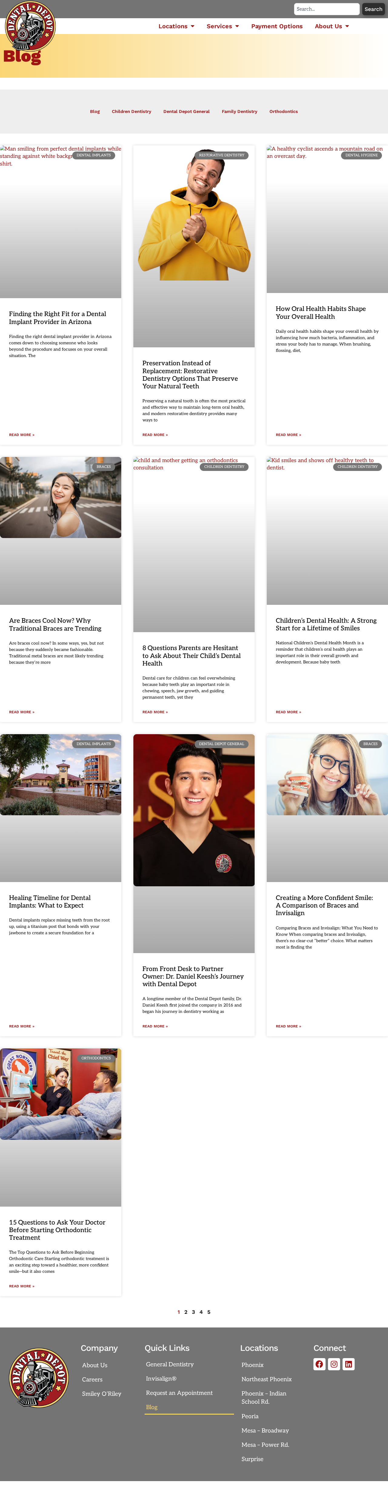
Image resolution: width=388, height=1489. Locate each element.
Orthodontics (283, 111)
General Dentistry (170, 1364)
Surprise (252, 1459)
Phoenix (253, 1365)
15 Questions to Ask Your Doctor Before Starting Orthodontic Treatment (57, 1230)
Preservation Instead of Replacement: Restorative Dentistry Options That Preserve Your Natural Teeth (190, 374)
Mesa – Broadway (265, 1430)
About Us (328, 26)
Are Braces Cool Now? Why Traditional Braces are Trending (55, 624)
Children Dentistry (131, 111)
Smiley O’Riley (102, 1394)
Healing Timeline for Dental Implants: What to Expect (50, 901)
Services (219, 26)
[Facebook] (319, 1364)
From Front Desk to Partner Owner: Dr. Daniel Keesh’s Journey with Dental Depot (193, 976)
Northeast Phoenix (267, 1379)
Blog (95, 111)
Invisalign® (161, 1378)
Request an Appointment (179, 1393)
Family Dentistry (239, 111)
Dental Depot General (186, 111)
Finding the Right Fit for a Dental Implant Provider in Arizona (57, 317)
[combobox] (327, 9)
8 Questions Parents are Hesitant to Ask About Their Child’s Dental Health (191, 655)
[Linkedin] (349, 1364)
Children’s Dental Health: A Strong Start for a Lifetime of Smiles (326, 624)
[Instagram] (334, 1364)
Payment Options (277, 26)
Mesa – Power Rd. (265, 1445)
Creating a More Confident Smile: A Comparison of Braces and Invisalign (324, 905)
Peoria (250, 1416)
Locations (173, 26)
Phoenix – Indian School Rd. (264, 1398)
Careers (92, 1379)
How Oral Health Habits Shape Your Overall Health (321, 312)
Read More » (22, 435)
